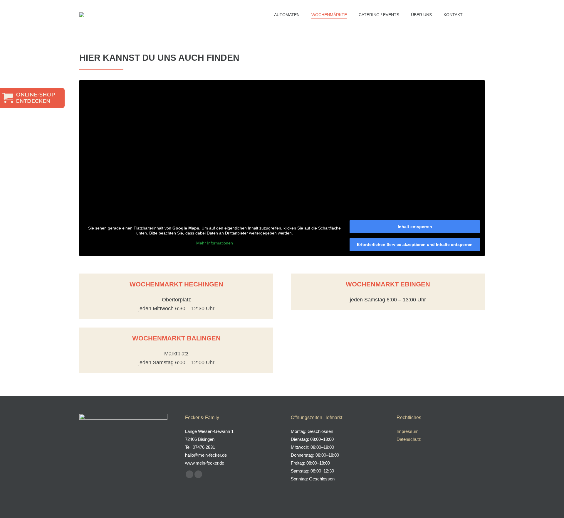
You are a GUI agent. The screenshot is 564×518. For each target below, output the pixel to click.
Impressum (408, 431)
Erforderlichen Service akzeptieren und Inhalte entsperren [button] (415, 244)
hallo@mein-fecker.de (206, 455)
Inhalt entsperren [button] (415, 226)
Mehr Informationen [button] (214, 243)
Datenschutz (409, 439)
